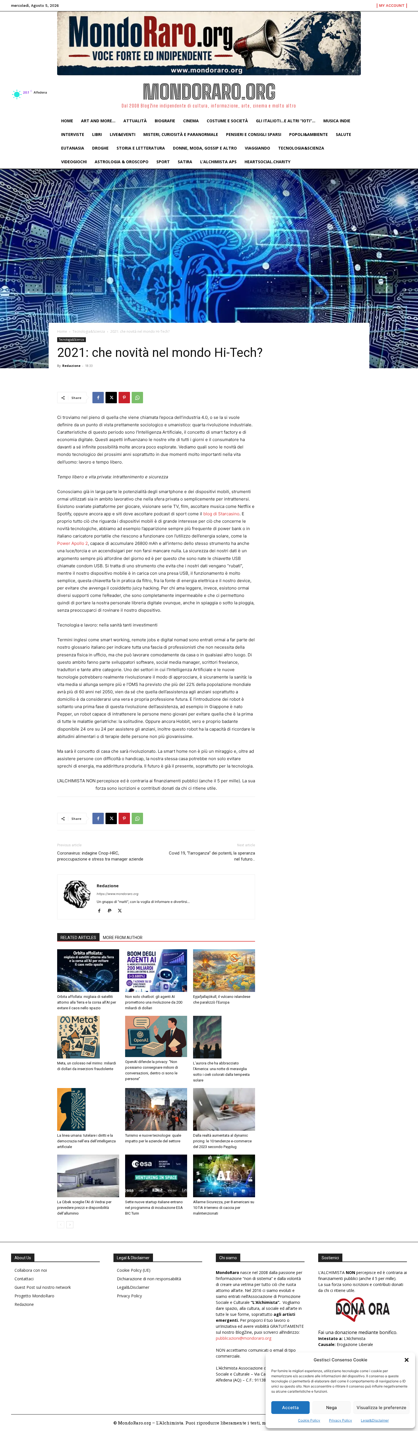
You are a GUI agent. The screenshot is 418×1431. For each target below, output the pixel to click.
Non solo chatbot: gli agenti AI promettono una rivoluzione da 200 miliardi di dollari (153, 1002)
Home (62, 331)
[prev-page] (60, 1224)
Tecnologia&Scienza (89, 331)
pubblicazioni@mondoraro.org (243, 1338)
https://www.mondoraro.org (117, 894)
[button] (406, 1360)
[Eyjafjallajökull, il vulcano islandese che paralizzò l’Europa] (224, 970)
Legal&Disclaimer (375, 1420)
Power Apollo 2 (72, 543)
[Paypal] (111, 911)
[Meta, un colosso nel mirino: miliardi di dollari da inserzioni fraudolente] (88, 1037)
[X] (111, 397)
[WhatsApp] (137, 397)
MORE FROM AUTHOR (122, 937)
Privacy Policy (340, 1420)
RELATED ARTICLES (78, 937)
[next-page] (69, 1224)
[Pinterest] (124, 397)
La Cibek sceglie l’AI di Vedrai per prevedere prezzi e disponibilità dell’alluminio (84, 1207)
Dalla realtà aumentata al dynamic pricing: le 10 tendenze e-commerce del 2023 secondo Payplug (222, 1141)
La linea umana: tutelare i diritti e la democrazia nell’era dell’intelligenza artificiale (86, 1141)
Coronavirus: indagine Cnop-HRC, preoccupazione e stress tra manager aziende (100, 856)
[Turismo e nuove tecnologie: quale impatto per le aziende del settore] (156, 1109)
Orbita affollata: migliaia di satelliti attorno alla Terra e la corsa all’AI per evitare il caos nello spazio (86, 1002)
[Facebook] (98, 397)
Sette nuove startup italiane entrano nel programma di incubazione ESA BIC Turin (154, 1207)
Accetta (290, 1407)
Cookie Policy (309, 1420)
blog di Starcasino (221, 513)
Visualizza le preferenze (381, 1407)
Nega (331, 1407)
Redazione (71, 365)
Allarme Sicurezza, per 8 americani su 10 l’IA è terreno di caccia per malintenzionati (223, 1207)
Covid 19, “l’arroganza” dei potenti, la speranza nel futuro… (212, 856)
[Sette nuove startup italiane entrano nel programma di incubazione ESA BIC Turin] (156, 1176)
